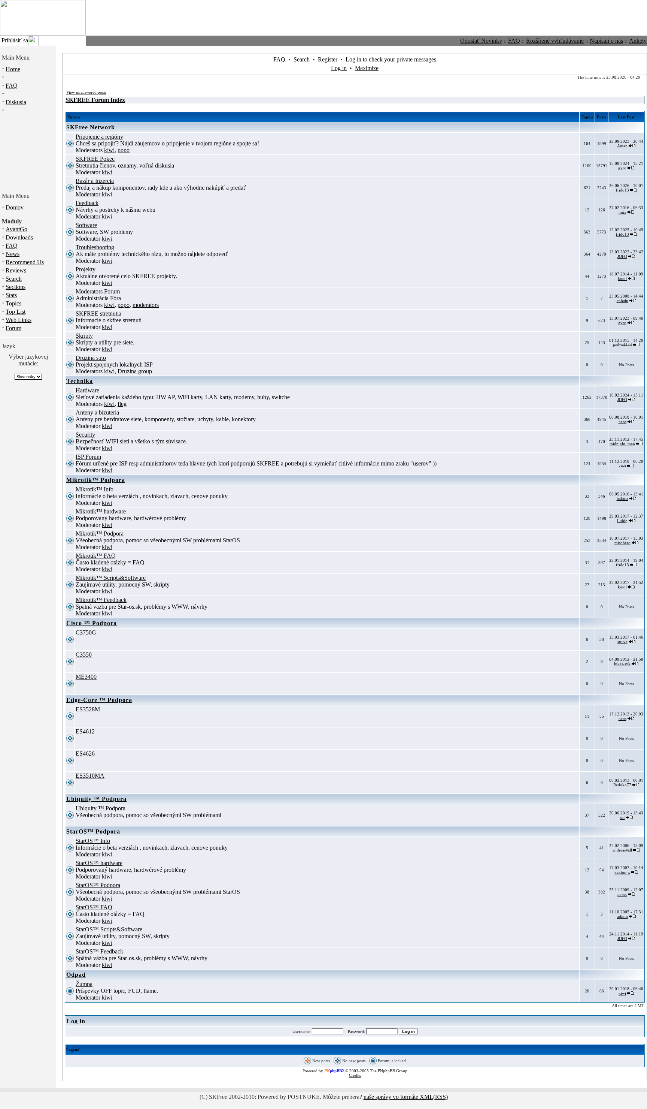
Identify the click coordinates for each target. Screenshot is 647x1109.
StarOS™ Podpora (93, 831)
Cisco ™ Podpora (91, 623)
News (12, 254)
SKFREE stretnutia (98, 313)
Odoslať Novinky (481, 40)
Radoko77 (622, 785)
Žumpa (84, 984)
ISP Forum (88, 456)
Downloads (19, 237)
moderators (146, 305)
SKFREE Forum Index (95, 100)
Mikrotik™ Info (94, 489)
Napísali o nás (606, 40)
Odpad (76, 974)
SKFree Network (90, 127)
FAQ (514, 40)
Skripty (84, 335)
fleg (122, 404)
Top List (15, 311)
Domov (15, 207)
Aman (622, 146)
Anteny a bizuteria (97, 412)
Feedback (87, 203)
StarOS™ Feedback (99, 951)
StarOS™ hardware (99, 863)
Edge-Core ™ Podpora (99, 700)
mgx (622, 212)
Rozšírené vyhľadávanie (555, 40)
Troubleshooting (95, 247)
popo (124, 150)
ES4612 (85, 731)
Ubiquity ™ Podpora (96, 799)
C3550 (84, 654)
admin (622, 916)
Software (86, 225)
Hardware (87, 390)
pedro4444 (622, 345)
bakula (622, 498)
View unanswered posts (86, 92)
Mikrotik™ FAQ (96, 555)
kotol (622, 278)
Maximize (367, 68)
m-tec (622, 894)
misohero (622, 542)
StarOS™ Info (93, 841)
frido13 (622, 190)
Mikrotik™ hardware (101, 511)
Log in (339, 68)
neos (622, 421)
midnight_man (622, 444)
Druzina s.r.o (91, 358)
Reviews (16, 270)
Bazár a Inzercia (95, 181)
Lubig (622, 520)
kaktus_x (622, 872)
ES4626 (85, 753)
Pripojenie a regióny (99, 136)
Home (13, 69)
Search (14, 278)
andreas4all (622, 850)
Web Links (18, 320)
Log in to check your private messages (391, 59)
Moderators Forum (98, 291)
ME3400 (86, 676)
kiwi (109, 150)
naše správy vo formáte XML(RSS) (406, 1097)
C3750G (86, 632)
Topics (13, 303)
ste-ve (622, 641)
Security (85, 434)
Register (327, 59)
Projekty (85, 269)
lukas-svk (622, 664)
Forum (13, 328)
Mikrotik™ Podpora (95, 480)
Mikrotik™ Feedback (101, 600)
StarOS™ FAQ (94, 907)
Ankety (638, 40)
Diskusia (16, 102)
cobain (622, 300)
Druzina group (135, 371)
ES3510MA (90, 775)
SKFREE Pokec (95, 159)
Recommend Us (25, 262)
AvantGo (16, 229)
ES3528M (88, 709)
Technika (79, 381)
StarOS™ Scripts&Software (109, 929)
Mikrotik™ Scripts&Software (111, 578)
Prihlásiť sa (14, 40)
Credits (355, 1075)
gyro (622, 168)
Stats (11, 295)
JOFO (622, 256)
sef (622, 817)
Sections (15, 287)
